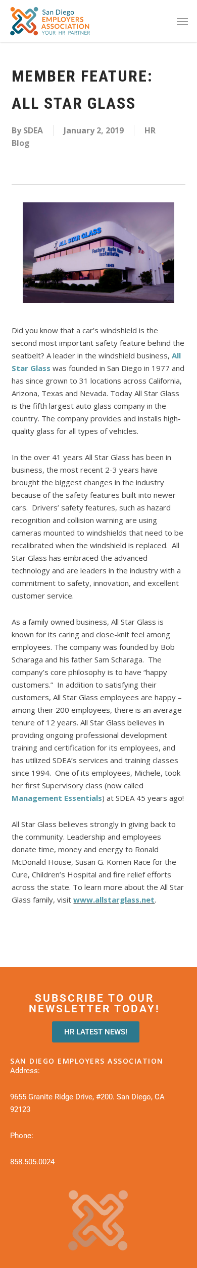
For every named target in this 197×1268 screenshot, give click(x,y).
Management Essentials (57, 798)
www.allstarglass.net (114, 899)
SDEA (33, 130)
